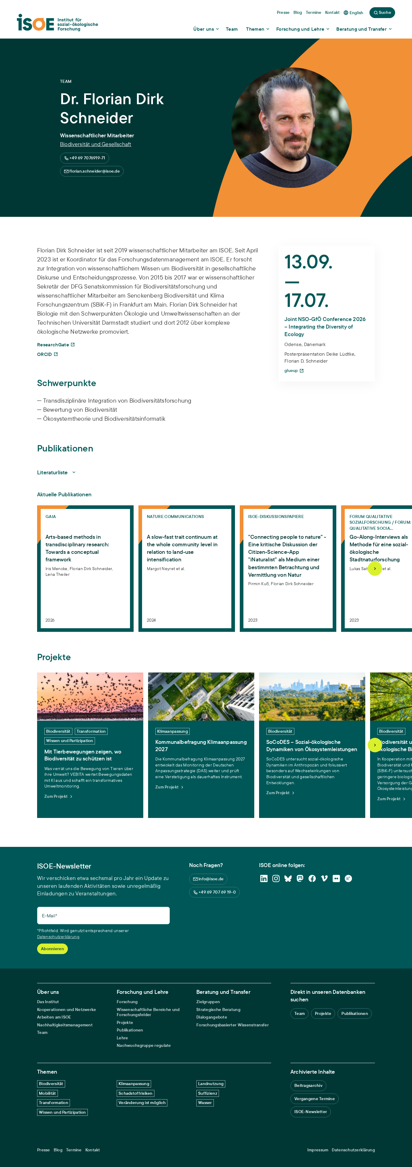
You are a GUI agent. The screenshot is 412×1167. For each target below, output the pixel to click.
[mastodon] (300, 878)
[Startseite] (57, 24)
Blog (58, 1150)
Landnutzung (210, 1083)
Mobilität (47, 1093)
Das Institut (48, 1001)
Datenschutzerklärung (58, 936)
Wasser (205, 1102)
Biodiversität (51, 1083)
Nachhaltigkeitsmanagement (65, 1025)
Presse (43, 1150)
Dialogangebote (211, 1017)
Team (42, 1032)
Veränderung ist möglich (142, 1102)
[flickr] (336, 878)
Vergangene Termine (314, 1098)
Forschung (127, 1001)
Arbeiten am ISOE (54, 1017)
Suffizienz (207, 1093)
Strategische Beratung (218, 1009)
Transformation (53, 1102)
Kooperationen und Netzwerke (66, 1009)
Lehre (122, 1038)
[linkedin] (264, 878)
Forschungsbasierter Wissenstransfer (232, 1025)
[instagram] (276, 878)
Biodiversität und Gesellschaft (95, 144)
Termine (74, 1150)
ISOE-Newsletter (310, 1111)
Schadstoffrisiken (136, 1093)
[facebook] (312, 878)
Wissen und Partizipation (62, 1112)
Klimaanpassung (134, 1083)
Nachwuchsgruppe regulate (144, 1045)
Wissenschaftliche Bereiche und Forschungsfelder (148, 1012)
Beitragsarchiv (308, 1085)
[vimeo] (324, 878)
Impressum (317, 1150)
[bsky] (288, 878)
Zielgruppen (208, 1001)
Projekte (125, 1022)
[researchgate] (348, 878)
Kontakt (92, 1150)
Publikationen (130, 1030)
